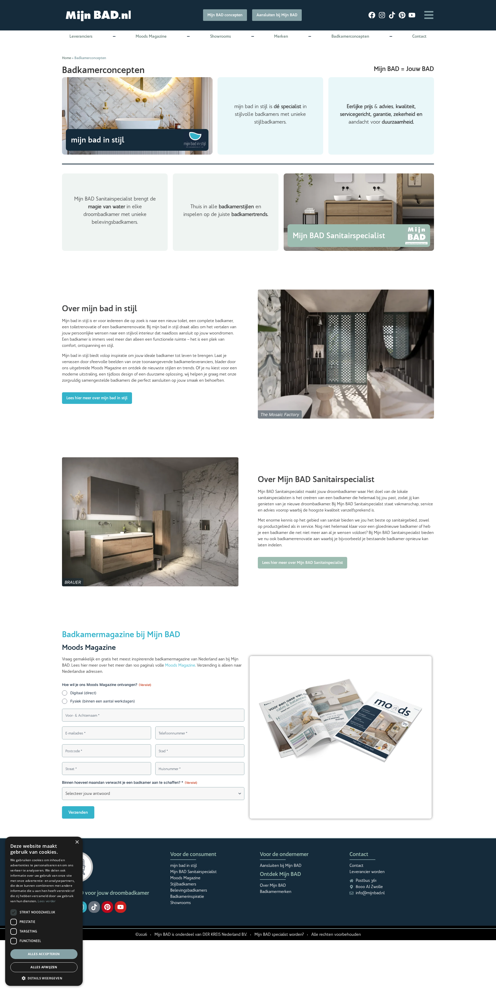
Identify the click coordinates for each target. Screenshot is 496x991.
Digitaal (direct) (83, 693)
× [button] (77, 842)
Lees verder (47, 901)
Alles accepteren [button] (44, 954)
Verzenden (78, 812)
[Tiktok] (94, 907)
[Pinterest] (107, 907)
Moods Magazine (151, 36)
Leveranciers (80, 36)
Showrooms (220, 36)
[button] (44, 978)
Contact (419, 36)
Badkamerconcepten (350, 36)
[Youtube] (120, 907)
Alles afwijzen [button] (43, 967)
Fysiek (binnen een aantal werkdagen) (102, 701)
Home (66, 58)
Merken (281, 36)
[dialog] (44, 911)
